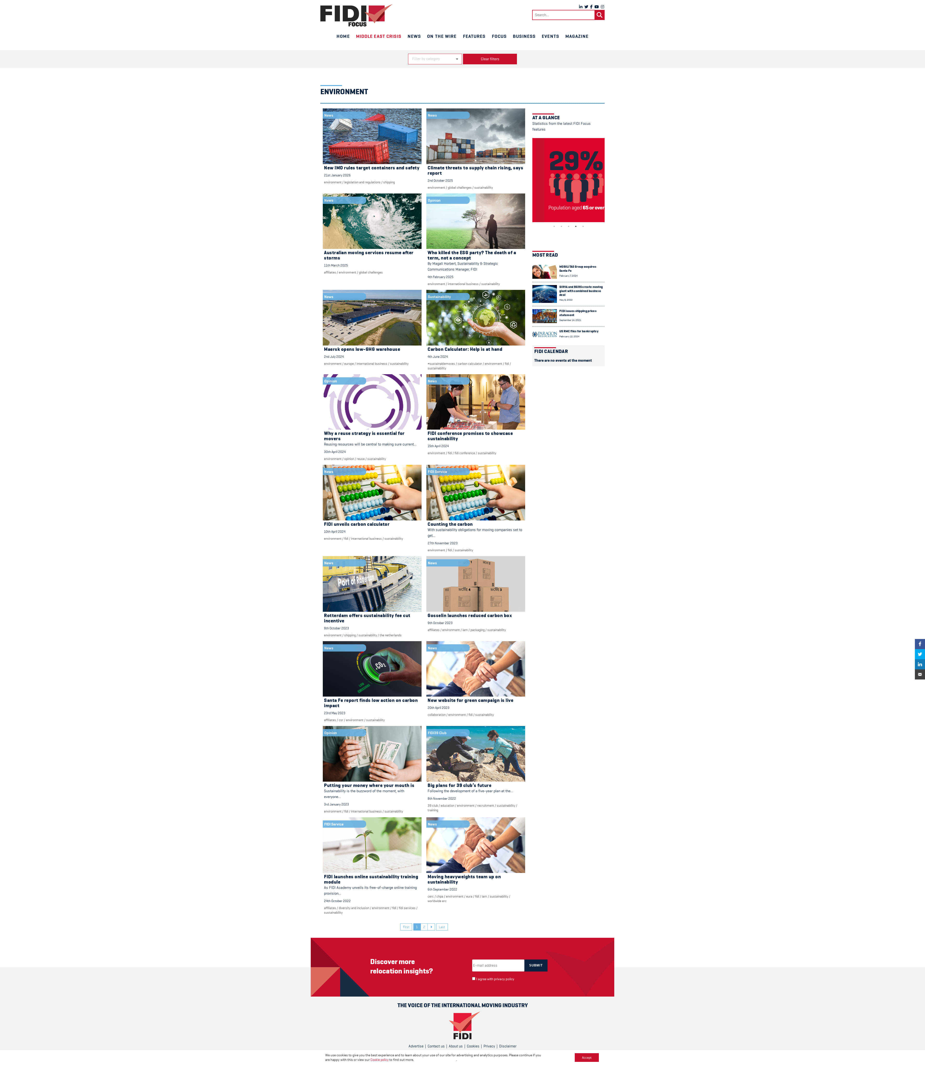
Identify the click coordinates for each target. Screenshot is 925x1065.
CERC (431, 896)
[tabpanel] (568, 180)
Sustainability (483, 187)
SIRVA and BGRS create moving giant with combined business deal (581, 291)
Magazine (576, 36)
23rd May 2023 (334, 713)
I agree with (495, 979)
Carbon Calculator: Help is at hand (465, 349)
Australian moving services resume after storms (369, 255)
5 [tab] (583, 226)
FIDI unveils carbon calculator (357, 524)
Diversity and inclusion (354, 908)
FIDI (507, 364)
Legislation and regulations (362, 182)
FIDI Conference (465, 453)
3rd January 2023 (336, 804)
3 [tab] (568, 226)
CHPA (439, 896)
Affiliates (330, 272)
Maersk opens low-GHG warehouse (362, 349)
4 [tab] (575, 226)
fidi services (407, 908)
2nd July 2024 (334, 357)
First (406, 927)
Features (474, 36)
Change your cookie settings (435, 1060)
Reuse (361, 459)
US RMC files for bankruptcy (578, 331)
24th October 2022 (337, 901)
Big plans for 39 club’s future (459, 785)
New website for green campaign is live (470, 700)
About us (456, 1046)
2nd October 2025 (440, 180)
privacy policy (504, 979)
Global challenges (460, 187)
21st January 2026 (337, 175)
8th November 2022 (442, 798)
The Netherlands (391, 635)
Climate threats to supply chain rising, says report (475, 170)
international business (463, 284)
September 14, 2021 (570, 320)
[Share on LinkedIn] (920, 664)
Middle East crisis (378, 36)
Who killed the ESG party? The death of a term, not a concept (472, 255)
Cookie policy (379, 1060)
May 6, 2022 (566, 299)
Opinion (349, 459)
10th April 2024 (334, 531)
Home (343, 36)
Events (550, 36)
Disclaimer (507, 1046)
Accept (587, 1057)
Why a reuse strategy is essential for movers (364, 436)
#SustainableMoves (441, 364)
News (414, 36)
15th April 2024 (438, 446)
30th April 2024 (335, 452)
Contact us (436, 1046)
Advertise (416, 1046)
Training (433, 810)
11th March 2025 (336, 265)
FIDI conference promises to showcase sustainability (470, 436)
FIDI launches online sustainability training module (371, 879)
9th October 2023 (336, 628)
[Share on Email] (920, 674)
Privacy (489, 1046)
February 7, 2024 (568, 275)
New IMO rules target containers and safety (371, 168)
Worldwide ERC (437, 901)
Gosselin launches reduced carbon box (470, 615)
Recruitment (485, 805)
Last (442, 927)
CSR (341, 720)
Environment (333, 182)
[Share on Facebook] (920, 644)
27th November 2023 (443, 543)
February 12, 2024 (569, 336)
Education (447, 805)
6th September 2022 (442, 889)
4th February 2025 (440, 277)
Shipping (389, 182)
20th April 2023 (438, 708)
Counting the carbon (450, 524)
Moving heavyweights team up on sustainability (464, 879)
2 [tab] (561, 226)
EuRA (469, 896)
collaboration (437, 715)
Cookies (473, 1046)
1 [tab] (554, 226)
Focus (499, 36)
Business (524, 36)
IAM (465, 630)
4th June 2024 (438, 357)
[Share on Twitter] (920, 654)
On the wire (441, 36)
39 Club (433, 805)
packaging (477, 630)
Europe (349, 364)
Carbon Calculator (470, 364)
